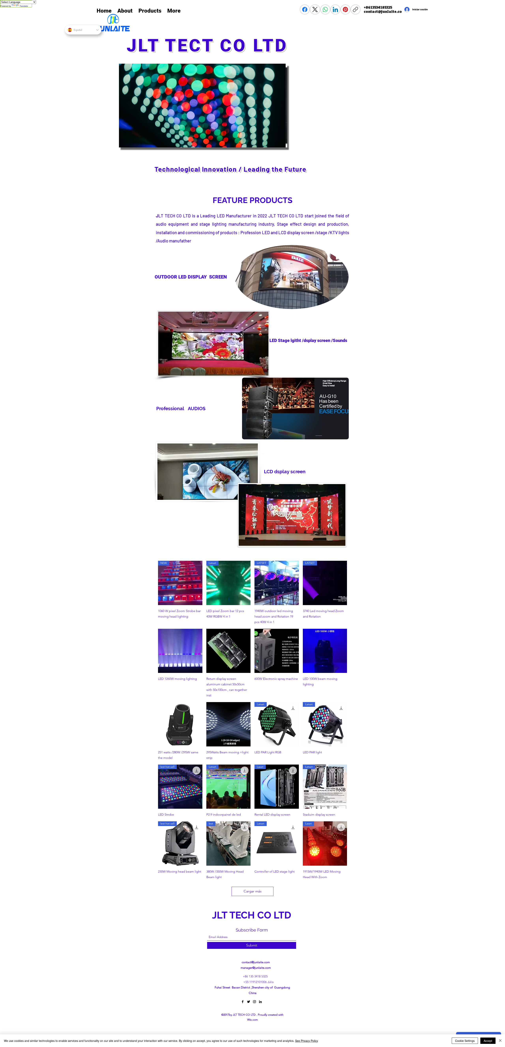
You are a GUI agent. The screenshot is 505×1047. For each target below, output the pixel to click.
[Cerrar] (500, 1041)
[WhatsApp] (325, 9)
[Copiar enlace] (355, 9)
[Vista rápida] (180, 651)
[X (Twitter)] (315, 9)
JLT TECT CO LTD (210, 45)
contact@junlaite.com (256, 962)
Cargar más (253, 891)
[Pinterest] (345, 9)
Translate (24, 6)
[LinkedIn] (335, 9)
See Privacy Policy (306, 1041)
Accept (488, 1041)
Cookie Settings (465, 1041)
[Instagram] (254, 1002)
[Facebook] (304, 9)
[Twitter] (249, 1002)
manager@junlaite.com (256, 968)
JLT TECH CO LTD (253, 915)
